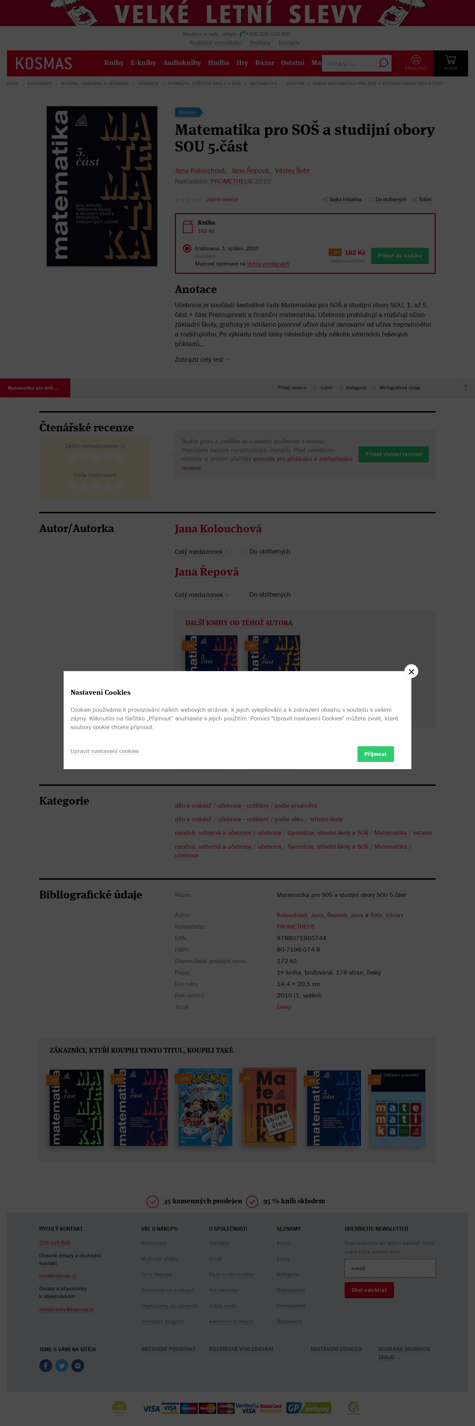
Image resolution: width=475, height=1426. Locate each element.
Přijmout (375, 753)
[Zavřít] (411, 671)
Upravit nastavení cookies (105, 751)
